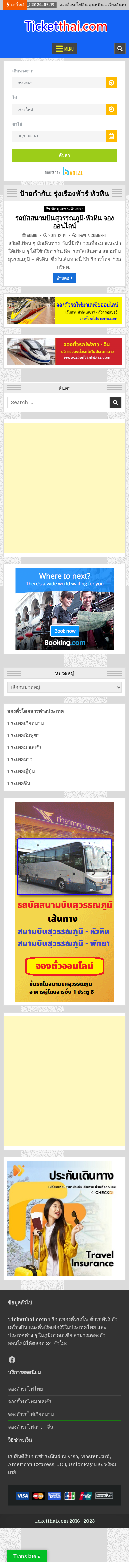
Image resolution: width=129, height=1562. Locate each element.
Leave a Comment (92, 235)
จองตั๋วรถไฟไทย (25, 1389)
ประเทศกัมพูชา (23, 735)
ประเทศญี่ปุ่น (21, 771)
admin (32, 235)
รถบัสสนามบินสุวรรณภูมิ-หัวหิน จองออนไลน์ (64, 222)
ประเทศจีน (18, 783)
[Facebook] (12, 1360)
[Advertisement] (64, 488)
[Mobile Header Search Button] (120, 48)
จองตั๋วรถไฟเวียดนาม (31, 1414)
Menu (69, 48)
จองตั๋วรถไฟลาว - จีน (30, 1427)
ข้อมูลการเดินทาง (67, 208)
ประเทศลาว (19, 759)
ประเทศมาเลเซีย (25, 747)
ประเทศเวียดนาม (25, 723)
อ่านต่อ (62, 277)
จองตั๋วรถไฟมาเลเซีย (30, 1402)
